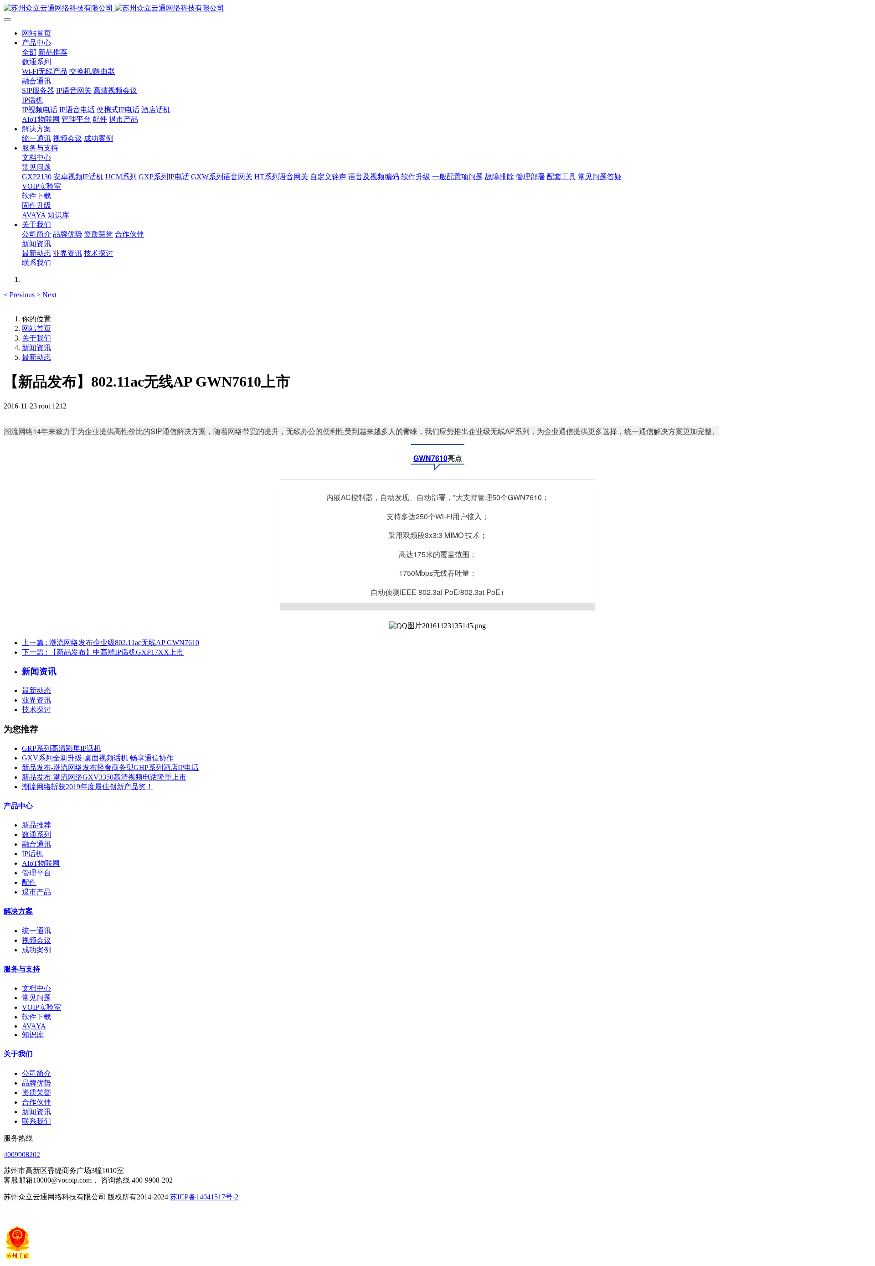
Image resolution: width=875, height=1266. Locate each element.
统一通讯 (36, 931)
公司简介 (36, 1073)
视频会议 (36, 940)
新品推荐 (36, 825)
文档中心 (36, 988)
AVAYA (34, 1026)
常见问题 (36, 998)
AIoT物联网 (41, 863)
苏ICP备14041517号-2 (204, 1197)
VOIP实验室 (41, 1007)
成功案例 (36, 950)
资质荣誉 (36, 1092)
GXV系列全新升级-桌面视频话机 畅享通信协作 (98, 758)
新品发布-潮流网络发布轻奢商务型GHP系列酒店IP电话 (110, 767)
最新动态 (36, 357)
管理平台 (36, 873)
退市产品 (36, 892)
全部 (29, 52)
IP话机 (32, 854)
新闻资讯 (36, 347)
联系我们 (36, 1121)
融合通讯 (36, 844)
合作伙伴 (36, 1102)
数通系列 (36, 834)
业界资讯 (36, 700)
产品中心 (18, 806)
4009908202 (22, 1154)
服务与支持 (22, 969)
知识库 (33, 1035)
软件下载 (36, 1017)
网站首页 (36, 33)
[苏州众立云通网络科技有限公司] (437, 8)
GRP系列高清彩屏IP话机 (61, 748)
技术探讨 (36, 709)
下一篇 (103, 652)
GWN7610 (430, 458)
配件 (29, 882)
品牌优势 (36, 1083)
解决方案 (18, 911)
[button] (20, 295)
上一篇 (110, 642)
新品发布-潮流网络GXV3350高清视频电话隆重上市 (104, 777)
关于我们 (36, 338)
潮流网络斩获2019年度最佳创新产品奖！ (87, 787)
